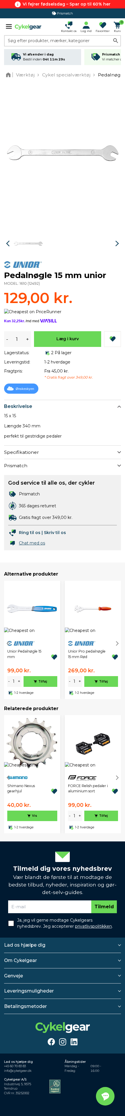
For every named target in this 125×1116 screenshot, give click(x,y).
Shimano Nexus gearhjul (21, 788)
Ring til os (29, 532)
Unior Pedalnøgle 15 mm (24, 654)
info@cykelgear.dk (17, 1071)
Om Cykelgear (20, 960)
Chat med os (32, 543)
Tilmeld (104, 906)
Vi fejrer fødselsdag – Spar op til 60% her (66, 4)
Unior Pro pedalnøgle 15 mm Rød (87, 654)
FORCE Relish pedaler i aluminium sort (88, 788)
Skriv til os (55, 532)
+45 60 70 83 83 (15, 1066)
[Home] (9, 74)
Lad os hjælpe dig (24, 945)
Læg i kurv (67, 338)
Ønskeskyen (25, 388)
